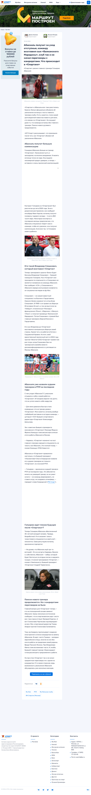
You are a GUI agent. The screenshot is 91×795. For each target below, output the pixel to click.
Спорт (2, 29)
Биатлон (54, 769)
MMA (51, 2)
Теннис (54, 750)
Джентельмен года (77, 2)
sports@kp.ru (80, 757)
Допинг (54, 771)
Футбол (18, 2)
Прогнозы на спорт (58, 779)
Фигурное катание (30, 2)
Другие (54, 777)
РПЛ (35, 692)
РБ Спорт (51, 482)
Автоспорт (55, 760)
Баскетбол (55, 752)
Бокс (53, 758)
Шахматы (55, 763)
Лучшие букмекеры (58, 782)
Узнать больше (10, 73)
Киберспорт (56, 766)
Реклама (35, 742)
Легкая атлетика (57, 774)
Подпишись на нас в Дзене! (41, 674)
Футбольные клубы (46, 692)
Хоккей (43, 2)
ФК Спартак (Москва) (33, 695)
